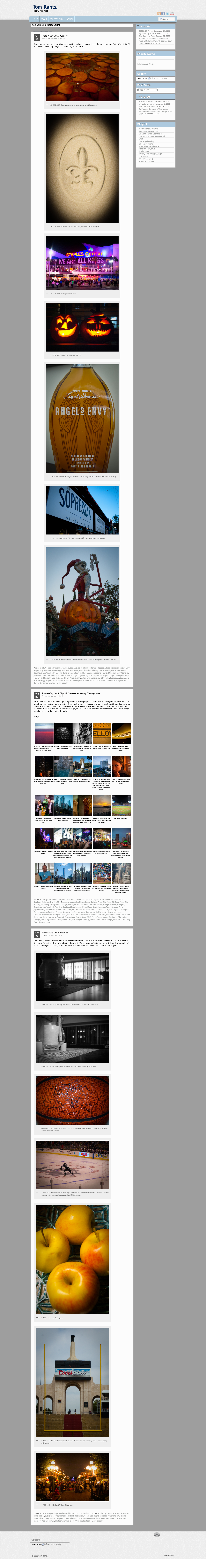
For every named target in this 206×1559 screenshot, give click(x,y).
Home (35, 19)
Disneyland (121, 670)
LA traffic (98, 909)
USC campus (77, 919)
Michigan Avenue (60, 914)
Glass (70, 673)
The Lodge (113, 917)
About (44, 19)
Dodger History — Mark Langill (152, 136)
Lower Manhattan (115, 912)
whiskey (52, 683)
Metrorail (37, 914)
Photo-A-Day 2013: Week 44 (55, 36)
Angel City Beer (113, 902)
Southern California (88, 668)
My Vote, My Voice (146, 33)
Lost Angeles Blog (146, 141)
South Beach (97, 917)
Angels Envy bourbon (42, 670)
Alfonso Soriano (90, 902)
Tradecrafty (144, 151)
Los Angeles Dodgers (61, 912)
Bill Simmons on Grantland (150, 133)
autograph (49, 1516)
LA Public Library (87, 909)
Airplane (71, 902)
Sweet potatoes (107, 680)
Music (102, 899)
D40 (100, 670)
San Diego (70, 1521)
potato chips (86, 678)
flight (60, 907)
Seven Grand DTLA (83, 917)
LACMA (105, 909)
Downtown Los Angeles (43, 673)
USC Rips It (143, 156)
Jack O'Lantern (122, 673)
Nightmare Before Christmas (52, 678)
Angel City (102, 902)
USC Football (84, 1513)
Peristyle (51, 1521)
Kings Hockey (83, 675)
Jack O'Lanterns (40, 675)
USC (57, 902)
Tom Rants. (45, 6)
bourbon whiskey (91, 670)
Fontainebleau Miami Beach (87, 907)
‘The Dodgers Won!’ (147, 36)
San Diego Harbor (47, 917)
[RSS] (159, 13)
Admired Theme (169, 1556)
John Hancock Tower (53, 909)
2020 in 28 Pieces (146, 31)
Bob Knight (79, 1516)
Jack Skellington (53, 675)
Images (61, 668)
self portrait (59, 917)
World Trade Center (98, 919)
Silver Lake (105, 678)
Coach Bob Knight (91, 1516)
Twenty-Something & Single (150, 153)
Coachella (53, 899)
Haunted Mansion (109, 673)
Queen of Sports (146, 144)
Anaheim (116, 1513)
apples (41, 1516)
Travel (52, 902)
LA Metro (76, 909)
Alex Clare (79, 902)
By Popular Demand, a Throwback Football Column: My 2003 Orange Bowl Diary (155, 40)
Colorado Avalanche (107, 1516)
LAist (141, 139)
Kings (67, 668)
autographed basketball (64, 1516)
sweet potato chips (92, 680)
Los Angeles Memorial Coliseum (92, 1518)
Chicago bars (73, 904)
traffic (65, 919)
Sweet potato (78, 680)
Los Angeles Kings (107, 675)
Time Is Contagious (147, 148)
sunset (105, 917)
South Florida (119, 899)
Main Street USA (112, 1518)
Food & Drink (52, 668)
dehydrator (111, 670)
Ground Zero (117, 907)
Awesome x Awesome (148, 131)
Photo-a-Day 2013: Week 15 (55, 932)
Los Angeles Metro (78, 912)
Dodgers (61, 899)
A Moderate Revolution (148, 128)
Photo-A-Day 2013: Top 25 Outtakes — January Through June (71, 693)
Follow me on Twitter (145, 64)
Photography (75, 678)
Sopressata (114, 678)
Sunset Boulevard (65, 680)
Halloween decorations (91, 673)
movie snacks (72, 914)
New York (109, 899)
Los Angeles (75, 668)
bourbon (65, 670)
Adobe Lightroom (112, 668)
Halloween (77, 673)
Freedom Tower (105, 907)
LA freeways (66, 909)
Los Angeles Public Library (96, 912)
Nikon (66, 678)
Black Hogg (56, 670)
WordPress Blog (146, 159)
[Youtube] (172, 13)
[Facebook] (163, 13)
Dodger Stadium (109, 904)
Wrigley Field (112, 919)
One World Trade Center (116, 914)
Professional (57, 19)
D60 (105, 670)
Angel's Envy (124, 668)
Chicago (45, 899)
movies (94, 914)
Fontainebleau (69, 907)
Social (69, 19)
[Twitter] (167, 13)
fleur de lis (62, 673)
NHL (121, 1518)
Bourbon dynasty (77, 670)
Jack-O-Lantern (66, 675)
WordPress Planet (146, 161)
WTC (120, 919)
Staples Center (51, 680)
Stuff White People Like (149, 146)
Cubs (91, 904)
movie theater (84, 914)
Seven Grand (70, 917)
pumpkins (96, 678)
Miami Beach (47, 914)
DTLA (44, 668)
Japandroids (39, 909)
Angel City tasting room (50, 904)
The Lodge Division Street (51, 919)
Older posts (37, 1529)
